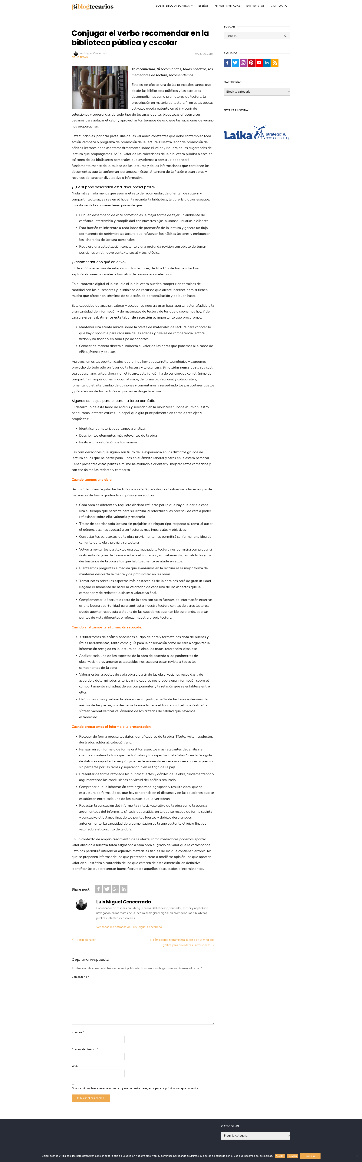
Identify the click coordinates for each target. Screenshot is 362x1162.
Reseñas (203, 6)
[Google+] (115, 889)
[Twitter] (107, 889)
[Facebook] (98, 889)
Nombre (78, 1032)
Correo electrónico (85, 1049)
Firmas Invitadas (227, 6)
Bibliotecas (80, 57)
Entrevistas (255, 6)
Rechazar (292, 1156)
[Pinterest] (251, 63)
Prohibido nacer (86, 940)
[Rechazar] (357, 1156)
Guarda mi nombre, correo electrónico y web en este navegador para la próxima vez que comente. (135, 1088)
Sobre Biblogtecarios (173, 6)
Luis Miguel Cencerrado (93, 53)
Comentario (80, 977)
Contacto (279, 6)
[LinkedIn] (123, 889)
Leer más (310, 1156)
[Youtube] (259, 63)
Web (75, 1066)
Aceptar (280, 1156)
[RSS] (274, 63)
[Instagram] (243, 63)
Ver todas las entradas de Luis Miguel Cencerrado (129, 927)
